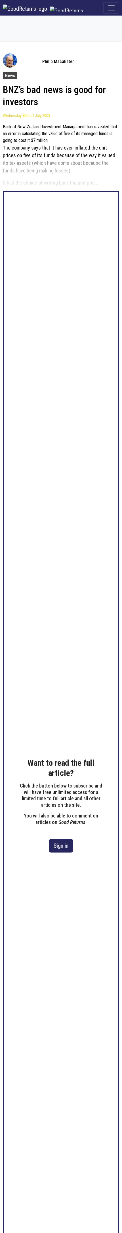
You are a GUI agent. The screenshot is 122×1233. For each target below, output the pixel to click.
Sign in (61, 845)
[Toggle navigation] (111, 8)
